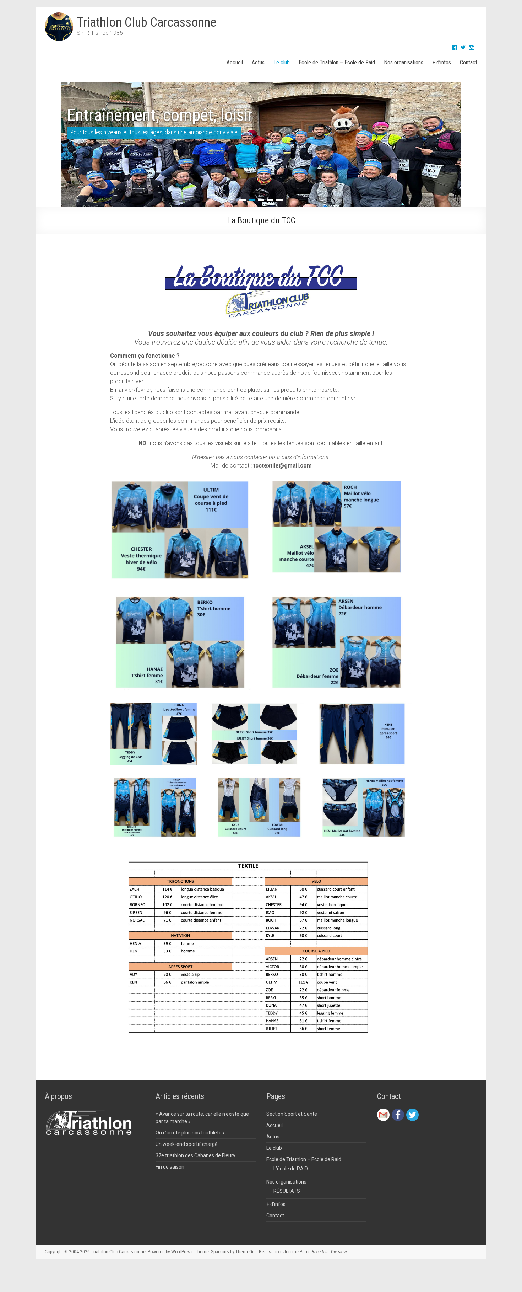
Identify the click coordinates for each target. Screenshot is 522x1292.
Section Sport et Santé (291, 1144)
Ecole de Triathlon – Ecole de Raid (337, 62)
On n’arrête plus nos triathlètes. (190, 1163)
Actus (258, 62)
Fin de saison (170, 1197)
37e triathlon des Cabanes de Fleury (195, 1186)
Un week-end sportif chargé (187, 1174)
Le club (281, 62)
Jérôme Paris (296, 1282)
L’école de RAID (290, 1199)
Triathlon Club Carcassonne (146, 22)
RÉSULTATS (286, 1221)
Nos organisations (403, 62)
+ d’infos (441, 62)
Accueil (235, 62)
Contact (468, 62)
